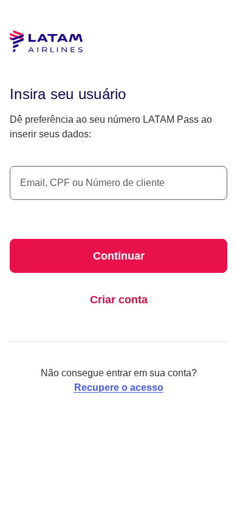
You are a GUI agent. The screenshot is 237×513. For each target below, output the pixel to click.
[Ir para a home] (46, 41)
